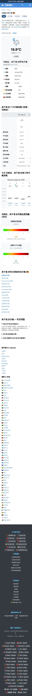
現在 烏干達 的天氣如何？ (11, 324)
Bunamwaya (5, 356)
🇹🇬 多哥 (4, 418)
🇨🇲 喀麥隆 (5, 405)
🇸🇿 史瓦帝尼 (5, 400)
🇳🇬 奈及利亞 (5, 420)
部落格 (16, 589)
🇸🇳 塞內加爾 (5, 413)
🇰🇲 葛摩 (4, 480)
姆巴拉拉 (4, 361)
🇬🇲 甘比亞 (5, 450)
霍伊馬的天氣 (6, 303)
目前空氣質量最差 (16, 570)
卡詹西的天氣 (6, 301)
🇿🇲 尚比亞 (5, 425)
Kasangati (5, 363)
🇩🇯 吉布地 (5, 403)
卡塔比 (4, 370)
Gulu (3, 368)
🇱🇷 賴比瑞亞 (5, 497)
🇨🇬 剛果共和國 (6, 385)
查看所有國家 (20, 1)
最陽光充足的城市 (16, 567)
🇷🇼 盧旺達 (5, 455)
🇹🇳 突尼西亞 (5, 458)
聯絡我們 (16, 586)
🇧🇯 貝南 (4, 495)
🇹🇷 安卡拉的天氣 (11, 547)
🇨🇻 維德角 (5, 465)
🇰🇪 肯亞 (4, 473)
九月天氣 (17, 16)
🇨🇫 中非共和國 (6, 380)
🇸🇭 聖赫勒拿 (5, 470)
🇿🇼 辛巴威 (5, 505)
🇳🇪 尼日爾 (5, 428)
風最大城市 (16, 565)
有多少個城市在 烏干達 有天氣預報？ (14, 338)
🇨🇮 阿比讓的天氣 (10, 544)
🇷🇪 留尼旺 (5, 453)
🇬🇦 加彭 (4, 390)
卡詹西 (4, 373)
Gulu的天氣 (5, 295)
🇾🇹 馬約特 (5, 517)
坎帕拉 (14, 33)
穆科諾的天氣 (6, 292)
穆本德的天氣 (6, 306)
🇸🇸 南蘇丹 (5, 393)
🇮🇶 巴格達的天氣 (9, 550)
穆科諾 (4, 366)
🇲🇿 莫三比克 (5, 477)
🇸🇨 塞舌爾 (5, 415)
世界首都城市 (16, 599)
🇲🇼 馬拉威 (5, 515)
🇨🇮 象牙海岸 (5, 492)
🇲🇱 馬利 (4, 512)
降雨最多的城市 (16, 562)
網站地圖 (16, 591)
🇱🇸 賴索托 (5, 500)
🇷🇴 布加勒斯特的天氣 (21, 550)
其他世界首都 (17, 27)
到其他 (3, 9)
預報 (4, 16)
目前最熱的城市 (16, 557)
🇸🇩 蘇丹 (4, 485)
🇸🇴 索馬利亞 (5, 463)
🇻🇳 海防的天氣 (21, 541)
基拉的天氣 (5, 278)
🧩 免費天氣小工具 (16, 602)
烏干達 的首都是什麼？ (10, 334)
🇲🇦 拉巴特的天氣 (11, 541)
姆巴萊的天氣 (6, 312)
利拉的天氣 (5, 309)
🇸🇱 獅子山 (5, 448)
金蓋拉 (4, 358)
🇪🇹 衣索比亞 (5, 487)
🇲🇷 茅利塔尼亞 (6, 475)
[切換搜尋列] (22, 5)
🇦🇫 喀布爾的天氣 (11, 535)
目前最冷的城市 (16, 559)
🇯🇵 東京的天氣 (21, 547)
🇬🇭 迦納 (4, 507)
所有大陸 (16, 594)
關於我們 (16, 584)
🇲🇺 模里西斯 (5, 443)
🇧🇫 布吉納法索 (6, 430)
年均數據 (24, 16)
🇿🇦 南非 (4, 395)
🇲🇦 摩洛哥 (5, 438)
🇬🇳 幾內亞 (5, 433)
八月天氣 (10, 16)
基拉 (3, 354)
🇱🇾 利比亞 (5, 383)
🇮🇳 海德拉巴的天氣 (21, 544)
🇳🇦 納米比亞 (5, 460)
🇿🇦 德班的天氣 (21, 535)
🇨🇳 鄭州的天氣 (10, 538)
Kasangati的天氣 (7, 289)
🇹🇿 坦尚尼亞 (5, 408)
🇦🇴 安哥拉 (5, 423)
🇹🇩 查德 (4, 440)
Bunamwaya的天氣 (7, 281)
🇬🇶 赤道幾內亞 (6, 502)
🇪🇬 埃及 (4, 410)
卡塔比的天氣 (6, 298)
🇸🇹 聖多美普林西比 (7, 468)
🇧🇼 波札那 (5, 445)
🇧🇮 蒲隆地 (5, 482)
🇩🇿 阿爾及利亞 (6, 510)
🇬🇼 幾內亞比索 (6, 435)
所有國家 (16, 597)
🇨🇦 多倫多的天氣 (21, 538)
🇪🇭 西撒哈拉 (5, 490)
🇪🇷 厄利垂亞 (5, 398)
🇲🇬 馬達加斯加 (6, 520)
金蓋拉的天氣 (6, 284)
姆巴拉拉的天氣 (6, 286)
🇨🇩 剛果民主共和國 (7, 388)
